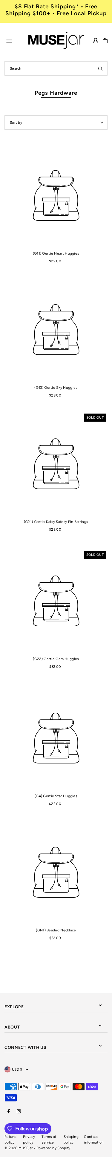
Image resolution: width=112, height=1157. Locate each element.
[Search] (100, 68)
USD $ (17, 1069)
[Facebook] (8, 1111)
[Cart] (105, 40)
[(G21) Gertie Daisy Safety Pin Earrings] (56, 463)
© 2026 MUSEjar (18, 1148)
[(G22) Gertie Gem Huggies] (56, 600)
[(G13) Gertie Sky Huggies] (56, 329)
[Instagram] (19, 1111)
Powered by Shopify (53, 1148)
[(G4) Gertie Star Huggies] (56, 737)
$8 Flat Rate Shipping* (47, 6)
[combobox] (56, 68)
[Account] (95, 40)
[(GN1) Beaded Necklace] (56, 872)
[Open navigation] (13, 40)
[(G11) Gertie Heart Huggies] (56, 195)
